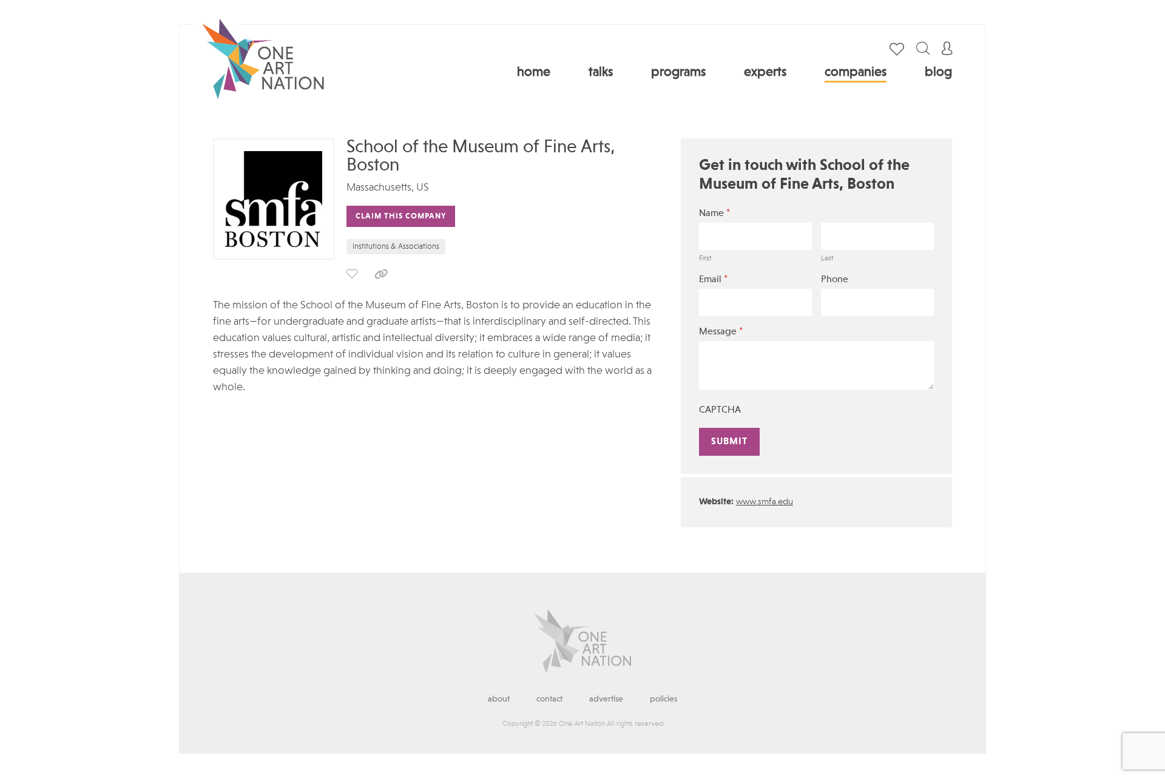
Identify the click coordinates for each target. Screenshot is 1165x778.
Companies (855, 72)
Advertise (606, 699)
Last (827, 258)
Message (721, 331)
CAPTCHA (720, 410)
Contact (549, 699)
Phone (834, 280)
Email (713, 279)
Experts (765, 72)
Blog (938, 72)
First (705, 258)
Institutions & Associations (396, 247)
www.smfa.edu (764, 502)
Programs (678, 72)
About (499, 699)
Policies (663, 699)
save (351, 274)
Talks (601, 72)
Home (533, 72)
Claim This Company (401, 216)
